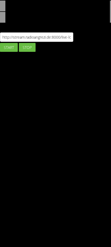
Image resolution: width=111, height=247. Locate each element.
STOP (27, 47)
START (9, 47)
